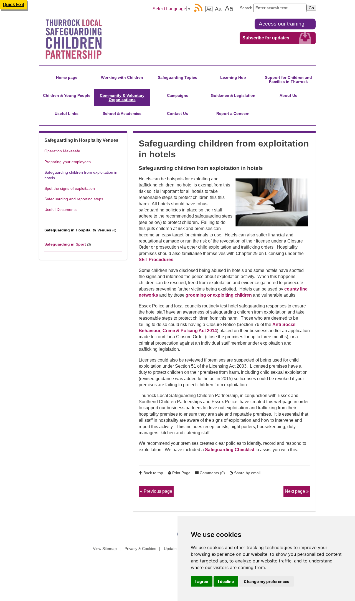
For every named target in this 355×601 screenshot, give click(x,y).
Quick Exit (13, 4)
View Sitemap (105, 548)
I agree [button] (201, 581)
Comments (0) (212, 473)
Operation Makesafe (62, 151)
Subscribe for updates (265, 38)
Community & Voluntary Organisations (122, 97)
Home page (66, 77)
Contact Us (177, 113)
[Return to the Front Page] (80, 39)
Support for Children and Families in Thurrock (288, 79)
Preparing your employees (67, 162)
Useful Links (66, 113)
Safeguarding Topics (177, 77)
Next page (295, 491)
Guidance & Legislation (233, 95)
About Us (288, 95)
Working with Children (122, 77)
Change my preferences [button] (266, 581)
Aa (208, 9)
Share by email (247, 473)
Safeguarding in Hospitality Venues (77, 230)
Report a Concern (233, 113)
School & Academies (122, 113)
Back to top (153, 473)
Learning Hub (233, 77)
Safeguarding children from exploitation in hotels (80, 175)
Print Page (181, 473)
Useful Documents (60, 209)
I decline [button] (226, 581)
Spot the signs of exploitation (69, 188)
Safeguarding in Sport (65, 244)
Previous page (158, 491)
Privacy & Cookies (140, 548)
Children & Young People (66, 95)
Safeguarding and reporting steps (73, 199)
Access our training (282, 24)
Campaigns (177, 95)
